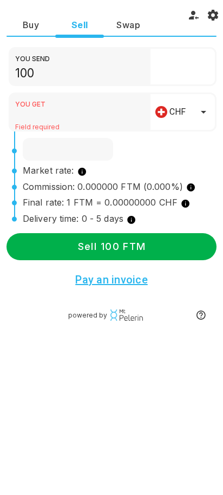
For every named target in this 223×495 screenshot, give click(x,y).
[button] (183, 66)
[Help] (200, 315)
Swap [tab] (128, 24)
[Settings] (213, 15)
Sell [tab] (79, 24)
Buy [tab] (31, 24)
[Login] (194, 15)
